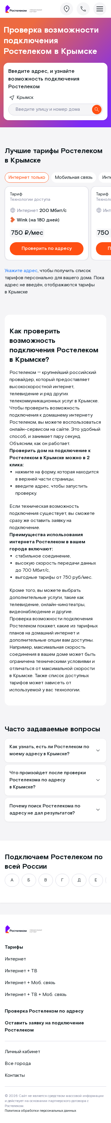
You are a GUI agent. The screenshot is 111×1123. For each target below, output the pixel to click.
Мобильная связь (74, 177)
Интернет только (26, 177)
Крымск (25, 97)
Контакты (15, 1075)
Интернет (15, 959)
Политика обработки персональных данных (40, 1110)
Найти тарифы (97, 109)
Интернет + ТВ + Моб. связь (36, 995)
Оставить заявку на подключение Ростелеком (44, 1026)
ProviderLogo (25, 9)
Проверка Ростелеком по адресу (44, 1011)
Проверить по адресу (47, 248)
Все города (18, 1064)
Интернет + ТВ (21, 971)
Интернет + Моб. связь (30, 983)
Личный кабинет (22, 1052)
